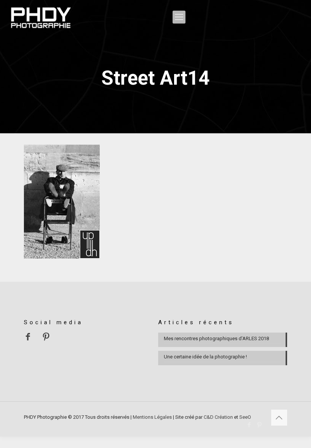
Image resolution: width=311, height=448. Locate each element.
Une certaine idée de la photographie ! (205, 357)
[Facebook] (249, 424)
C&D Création (218, 417)
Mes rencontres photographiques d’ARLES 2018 (216, 338)
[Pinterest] (260, 424)
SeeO (245, 417)
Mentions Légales (152, 417)
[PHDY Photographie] (41, 17)
